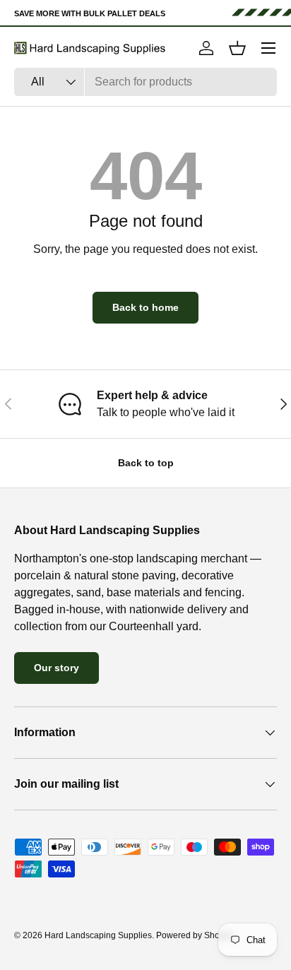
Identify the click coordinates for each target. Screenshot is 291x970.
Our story (56, 667)
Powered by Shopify (194, 935)
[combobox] (145, 82)
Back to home (145, 307)
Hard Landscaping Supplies (98, 935)
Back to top (146, 462)
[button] (237, 48)
